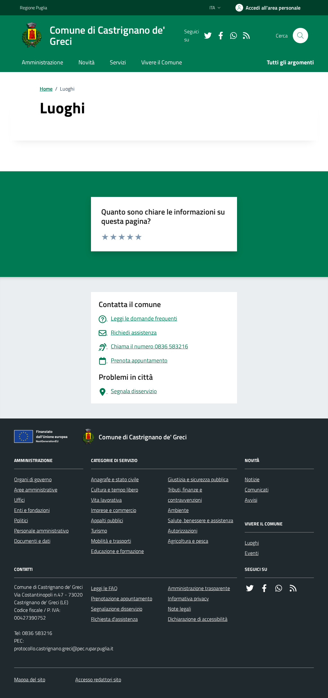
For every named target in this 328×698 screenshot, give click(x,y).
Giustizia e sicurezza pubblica (198, 479)
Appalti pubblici (107, 520)
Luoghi (252, 543)
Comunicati (256, 489)
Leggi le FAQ (104, 588)
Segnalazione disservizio (116, 609)
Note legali (179, 609)
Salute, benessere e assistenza (200, 520)
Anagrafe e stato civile (115, 479)
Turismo (99, 530)
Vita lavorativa (106, 500)
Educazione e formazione (117, 551)
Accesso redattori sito (98, 679)
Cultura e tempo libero (114, 489)
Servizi (118, 62)
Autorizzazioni (182, 530)
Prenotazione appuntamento (121, 598)
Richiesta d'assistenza (114, 619)
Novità (86, 62)
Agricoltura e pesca (188, 541)
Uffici (19, 500)
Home (46, 89)
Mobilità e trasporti (111, 541)
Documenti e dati (32, 541)
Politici (21, 520)
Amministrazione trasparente (199, 588)
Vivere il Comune (161, 62)
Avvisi (251, 500)
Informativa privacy (188, 598)
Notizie (252, 479)
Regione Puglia (33, 7)
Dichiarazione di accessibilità (197, 619)
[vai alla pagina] (205, 36)
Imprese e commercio (113, 510)
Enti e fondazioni (32, 510)
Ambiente (178, 510)
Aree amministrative (35, 489)
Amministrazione (42, 62)
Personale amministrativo (41, 530)
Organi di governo (33, 479)
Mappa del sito (29, 679)
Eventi (251, 553)
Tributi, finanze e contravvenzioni (185, 495)
